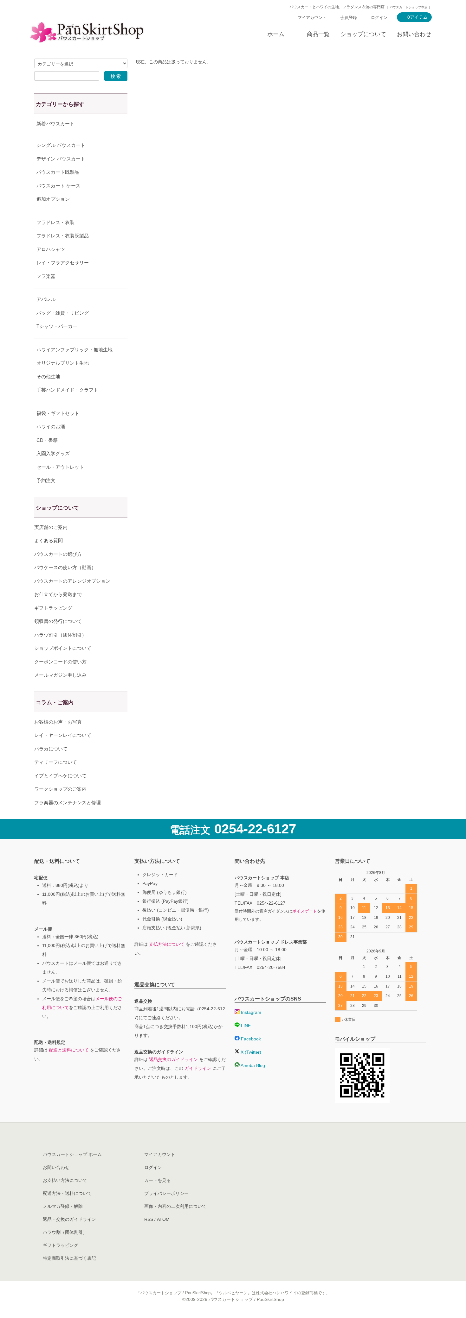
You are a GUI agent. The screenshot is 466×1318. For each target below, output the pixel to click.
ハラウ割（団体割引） (65, 1232)
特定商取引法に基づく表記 (69, 1258)
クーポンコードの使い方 (60, 661)
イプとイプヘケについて (60, 775)
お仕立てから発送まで (58, 594)
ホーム (275, 34)
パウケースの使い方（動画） (65, 567)
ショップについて (363, 34)
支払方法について (166, 944)
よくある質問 (48, 540)
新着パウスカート (55, 123)
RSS (148, 1219)
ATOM (163, 1219)
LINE (245, 1025)
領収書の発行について (58, 621)
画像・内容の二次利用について (175, 1206)
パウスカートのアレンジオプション (72, 581)
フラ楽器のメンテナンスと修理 (67, 802)
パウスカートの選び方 (58, 554)
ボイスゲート (304, 911)
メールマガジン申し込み (60, 675)
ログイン (379, 17)
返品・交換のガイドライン (69, 1219)
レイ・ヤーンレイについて (62, 735)
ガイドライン (197, 1068)
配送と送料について (69, 1049)
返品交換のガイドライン (173, 1059)
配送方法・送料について (67, 1193)
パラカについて (51, 748)
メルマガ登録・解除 (63, 1206)
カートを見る (157, 1180)
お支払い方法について (65, 1180)
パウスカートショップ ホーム (72, 1154)
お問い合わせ (414, 34)
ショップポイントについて (62, 648)
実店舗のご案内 (51, 527)
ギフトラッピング (53, 608)
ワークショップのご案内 (60, 789)
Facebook (250, 1038)
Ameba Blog (252, 1065)
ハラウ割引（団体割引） (60, 634)
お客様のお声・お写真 (58, 722)
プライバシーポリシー (166, 1193)
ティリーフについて (55, 762)
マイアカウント (312, 17)
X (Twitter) (250, 1052)
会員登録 (348, 17)
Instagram (250, 1012)
